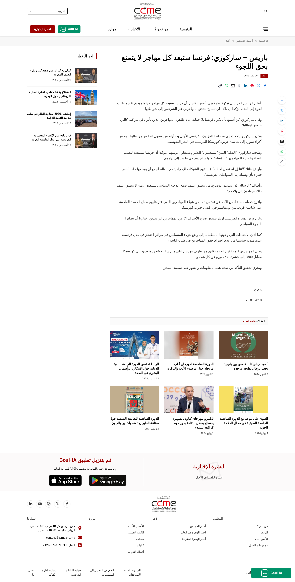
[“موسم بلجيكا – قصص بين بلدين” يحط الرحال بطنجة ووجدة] (243, 345)
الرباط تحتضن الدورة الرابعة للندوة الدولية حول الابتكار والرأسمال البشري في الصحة (136, 368)
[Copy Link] (220, 85)
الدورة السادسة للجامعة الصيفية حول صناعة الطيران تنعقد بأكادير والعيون (134, 421)
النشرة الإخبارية (43, 29)
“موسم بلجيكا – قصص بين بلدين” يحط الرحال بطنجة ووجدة (246, 366)
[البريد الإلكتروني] (282, 141)
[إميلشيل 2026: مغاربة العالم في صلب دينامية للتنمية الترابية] (86, 119)
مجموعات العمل (258, 545)
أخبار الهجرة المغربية (194, 538)
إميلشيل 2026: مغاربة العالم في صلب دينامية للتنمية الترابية (49, 115)
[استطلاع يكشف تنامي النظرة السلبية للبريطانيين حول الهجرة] (86, 97)
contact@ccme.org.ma (60, 537)
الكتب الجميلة (136, 532)
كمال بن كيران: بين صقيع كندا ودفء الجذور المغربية (50, 72)
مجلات (140, 538)
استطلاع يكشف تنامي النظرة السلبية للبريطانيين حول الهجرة (50, 94)
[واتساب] (226, 85)
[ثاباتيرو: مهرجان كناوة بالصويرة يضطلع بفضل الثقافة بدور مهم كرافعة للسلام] (188, 399)
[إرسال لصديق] (233, 85)
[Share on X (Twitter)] (258, 85)
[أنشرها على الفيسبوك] (265, 85)
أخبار (264, 75)
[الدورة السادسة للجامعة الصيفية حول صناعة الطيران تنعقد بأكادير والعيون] (134, 399)
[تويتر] (282, 111)
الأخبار (135, 29)
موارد (112, 29)
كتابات (140, 545)
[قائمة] (265, 29)
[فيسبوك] (282, 100)
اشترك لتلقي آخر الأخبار (209, 477)
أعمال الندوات (136, 551)
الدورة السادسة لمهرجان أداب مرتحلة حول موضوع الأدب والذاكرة (190, 366)
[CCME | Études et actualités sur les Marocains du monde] (147, 11)
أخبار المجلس (198, 526)
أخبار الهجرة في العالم (193, 532)
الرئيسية (186, 29)
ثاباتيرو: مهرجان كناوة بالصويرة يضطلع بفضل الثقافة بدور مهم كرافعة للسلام (193, 423)
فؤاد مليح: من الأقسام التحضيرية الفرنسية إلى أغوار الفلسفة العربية (51, 137)
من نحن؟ (161, 29)
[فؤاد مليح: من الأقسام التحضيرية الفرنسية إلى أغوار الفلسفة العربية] (86, 140)
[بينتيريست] (252, 85)
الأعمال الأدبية (136, 526)
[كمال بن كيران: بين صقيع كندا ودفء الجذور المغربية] (86, 75)
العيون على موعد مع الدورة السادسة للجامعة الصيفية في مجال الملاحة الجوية (244, 423)
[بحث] (266, 10)
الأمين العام (261, 538)
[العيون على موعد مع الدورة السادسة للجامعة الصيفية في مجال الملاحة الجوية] (243, 399)
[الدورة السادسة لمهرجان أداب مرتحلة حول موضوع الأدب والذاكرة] (188, 345)
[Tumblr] (239, 85)
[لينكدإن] (246, 85)
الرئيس (263, 532)
